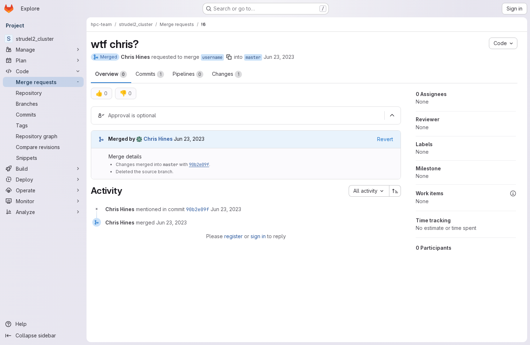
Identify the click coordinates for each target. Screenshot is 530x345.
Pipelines (187, 74)
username (212, 57)
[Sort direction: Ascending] (395, 191)
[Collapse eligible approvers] (392, 115)
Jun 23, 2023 (279, 57)
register (233, 236)
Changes (225, 74)
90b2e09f (199, 164)
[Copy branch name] (229, 57)
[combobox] (369, 191)
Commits (149, 74)
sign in (258, 236)
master (253, 57)
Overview (110, 74)
